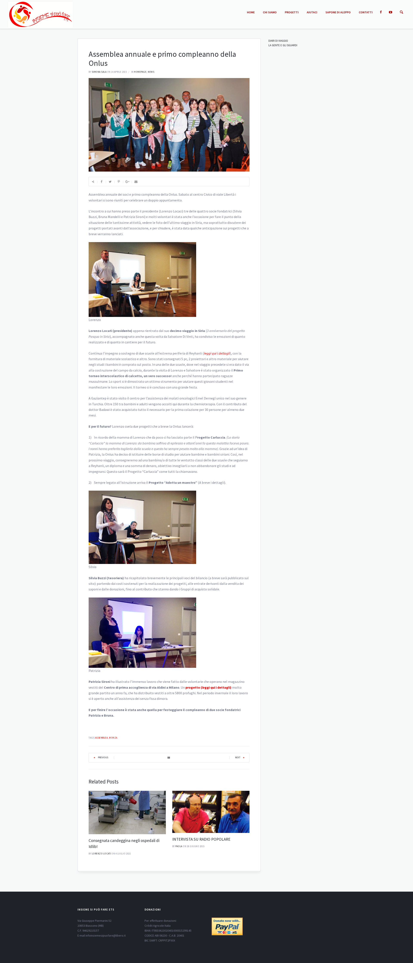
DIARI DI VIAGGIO (278, 41)
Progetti (292, 12)
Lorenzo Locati (101, 853)
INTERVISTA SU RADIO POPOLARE (201, 839)
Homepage (140, 71)
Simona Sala (99, 71)
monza (113, 737)
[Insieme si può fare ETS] (40, 14)
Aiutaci (312, 12)
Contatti (366, 12)
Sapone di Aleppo (338, 12)
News (151, 71)
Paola (178, 846)
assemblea (101, 737)
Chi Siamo (270, 12)
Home (251, 12)
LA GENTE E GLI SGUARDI (282, 45)
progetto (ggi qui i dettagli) (208, 687)
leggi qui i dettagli (217, 353)
